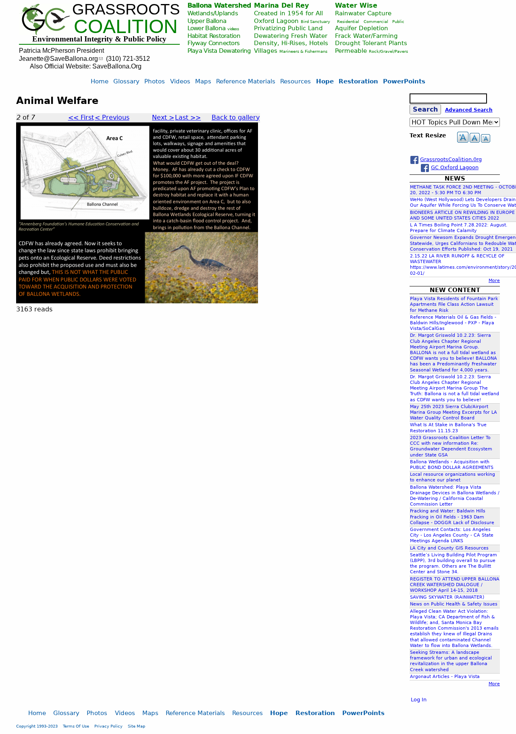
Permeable (351, 50)
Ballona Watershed (219, 5)
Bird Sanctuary (315, 21)
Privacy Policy (108, 726)
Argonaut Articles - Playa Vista (445, 676)
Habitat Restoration (213, 35)
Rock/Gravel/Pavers (388, 51)
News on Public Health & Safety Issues (453, 604)
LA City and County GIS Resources (449, 548)
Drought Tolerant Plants (371, 42)
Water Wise (356, 5)
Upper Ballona (207, 20)
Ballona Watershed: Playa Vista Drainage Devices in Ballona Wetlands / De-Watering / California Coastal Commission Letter (454, 496)
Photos (154, 81)
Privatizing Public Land (288, 28)
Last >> (188, 117)
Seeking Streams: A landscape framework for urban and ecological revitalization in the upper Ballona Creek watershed (451, 661)
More (494, 280)
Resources (295, 81)
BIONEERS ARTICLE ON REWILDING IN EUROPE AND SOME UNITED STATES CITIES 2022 (462, 215)
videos (233, 29)
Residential (348, 21)
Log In (419, 700)
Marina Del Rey (281, 5)
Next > (163, 117)
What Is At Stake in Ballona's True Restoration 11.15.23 (448, 427)
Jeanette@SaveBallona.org (58, 58)
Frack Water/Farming (366, 35)
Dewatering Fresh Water (290, 35)
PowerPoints (404, 81)
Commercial (376, 21)
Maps (203, 81)
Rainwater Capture (363, 13)
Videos (180, 81)
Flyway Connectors (213, 42)
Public (398, 21)
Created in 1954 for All (288, 13)
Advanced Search (469, 110)
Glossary (126, 81)
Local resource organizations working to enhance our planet (452, 477)
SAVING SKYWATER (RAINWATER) (447, 597)
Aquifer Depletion (361, 28)
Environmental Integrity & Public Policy (99, 39)
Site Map (136, 726)
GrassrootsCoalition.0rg (451, 159)
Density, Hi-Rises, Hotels (291, 42)
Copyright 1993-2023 (37, 726)
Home (99, 81)
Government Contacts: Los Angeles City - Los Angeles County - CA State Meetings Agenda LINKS (451, 535)
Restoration (358, 81)
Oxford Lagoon (276, 20)
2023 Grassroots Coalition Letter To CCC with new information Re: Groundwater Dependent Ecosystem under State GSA (451, 446)
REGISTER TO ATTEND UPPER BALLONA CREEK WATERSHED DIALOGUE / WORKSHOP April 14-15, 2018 (454, 584)
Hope (325, 81)
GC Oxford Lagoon (455, 167)
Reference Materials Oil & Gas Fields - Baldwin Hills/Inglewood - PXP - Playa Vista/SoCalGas (453, 323)
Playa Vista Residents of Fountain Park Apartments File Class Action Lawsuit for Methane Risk (454, 304)
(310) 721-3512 (128, 58)
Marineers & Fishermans (303, 51)
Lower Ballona (206, 28)
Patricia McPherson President (61, 50)
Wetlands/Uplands (212, 13)
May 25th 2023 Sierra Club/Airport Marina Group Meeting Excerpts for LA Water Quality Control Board (453, 412)
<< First (81, 117)
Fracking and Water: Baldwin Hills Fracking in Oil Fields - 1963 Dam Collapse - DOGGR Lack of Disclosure (452, 516)
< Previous (112, 117)
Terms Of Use (76, 726)
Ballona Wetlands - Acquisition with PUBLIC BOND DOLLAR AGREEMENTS (451, 464)
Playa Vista (202, 50)
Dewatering (235, 50)
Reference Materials (245, 81)
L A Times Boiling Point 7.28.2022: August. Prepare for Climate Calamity (459, 227)
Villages (265, 50)
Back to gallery (236, 117)
